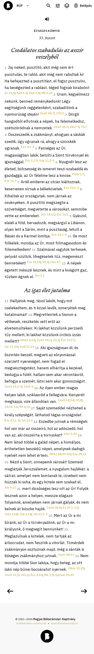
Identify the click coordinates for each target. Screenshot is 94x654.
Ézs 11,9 (10, 181)
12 (63, 263)
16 (36, 388)
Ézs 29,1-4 (71, 188)
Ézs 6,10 (36, 575)
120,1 (60, 113)
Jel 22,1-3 (40, 514)
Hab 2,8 (34, 93)
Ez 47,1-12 (70, 508)
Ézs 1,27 (31, 160)
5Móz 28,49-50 (60, 454)
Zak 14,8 (25, 514)
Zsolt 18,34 (66, 400)
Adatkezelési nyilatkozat (31, 623)
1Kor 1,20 (70, 434)
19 (79, 435)
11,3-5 (50, 160)
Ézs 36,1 (62, 214)
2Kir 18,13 (48, 214)
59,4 (45, 262)
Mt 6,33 (24, 407)
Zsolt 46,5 (54, 508)
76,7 (84, 127)
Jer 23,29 (11, 347)
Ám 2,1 (39, 275)
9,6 (41, 160)
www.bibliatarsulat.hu (64, 623)
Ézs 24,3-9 (59, 235)
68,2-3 (74, 127)
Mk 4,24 (47, 93)
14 (30, 315)
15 (37, 348)
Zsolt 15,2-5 (13, 386)
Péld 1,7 (78, 174)
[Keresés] (48, 5)
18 (35, 422)
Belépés (86, 6)
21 (19, 489)
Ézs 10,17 (68, 340)
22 (50, 516)
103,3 (25, 575)
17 (33, 408)
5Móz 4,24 (27, 340)
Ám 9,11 (10, 487)
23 (66, 529)
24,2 (56, 340)
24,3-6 (28, 386)
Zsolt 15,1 (44, 340)
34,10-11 (11, 407)
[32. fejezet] (10, 591)
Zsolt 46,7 (61, 127)
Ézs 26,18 (34, 262)
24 (77, 556)
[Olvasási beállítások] (57, 5)
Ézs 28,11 (79, 454)
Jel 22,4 (27, 420)
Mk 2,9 (48, 575)
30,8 (79, 400)
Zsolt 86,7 (47, 113)
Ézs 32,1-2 (12, 420)
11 (34, 250)
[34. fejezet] (83, 591)
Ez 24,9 (10, 93)
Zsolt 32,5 (12, 575)
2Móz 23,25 (76, 568)
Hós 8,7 (55, 262)
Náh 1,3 (22, 93)
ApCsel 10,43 (64, 575)
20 (6, 462)
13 (6, 301)
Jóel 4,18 (11, 514)
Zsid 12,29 (27, 347)
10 (69, 236)
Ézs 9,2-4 (27, 147)
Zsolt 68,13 (66, 555)
